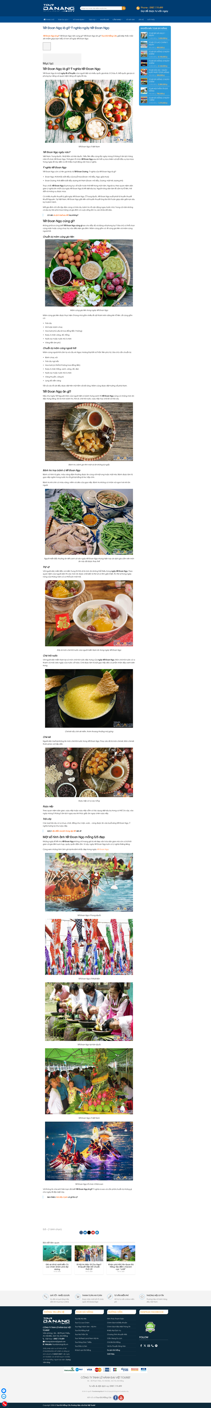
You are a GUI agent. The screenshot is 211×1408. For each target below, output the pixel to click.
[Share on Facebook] (81, 1232)
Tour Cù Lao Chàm (82, 1322)
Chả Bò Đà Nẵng (113, 1342)
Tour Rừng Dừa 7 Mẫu (83, 1342)
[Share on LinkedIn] (97, 1232)
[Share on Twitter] (85, 1232)
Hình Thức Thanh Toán (115, 1318)
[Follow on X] (145, 1345)
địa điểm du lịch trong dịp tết (64, 831)
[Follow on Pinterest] (156, 1345)
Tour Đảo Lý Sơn (81, 1346)
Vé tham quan (78, 19)
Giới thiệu (151, 19)
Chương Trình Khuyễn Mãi (117, 1334)
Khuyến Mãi (104, 19)
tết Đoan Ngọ (102, 849)
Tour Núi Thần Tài (81, 1334)
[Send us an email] (148, 1345)
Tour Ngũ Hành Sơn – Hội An (85, 1326)
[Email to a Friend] (89, 1232)
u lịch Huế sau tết (61, 215)
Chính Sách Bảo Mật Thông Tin (118, 1326)
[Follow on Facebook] (141, 1345)
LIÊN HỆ (141, 19)
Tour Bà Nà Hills (80, 1318)
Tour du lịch (63, 19)
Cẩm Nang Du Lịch (114, 1338)
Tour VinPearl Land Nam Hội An (87, 1338)
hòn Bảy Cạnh (61, 1197)
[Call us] (152, 1345)
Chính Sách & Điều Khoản (117, 1322)
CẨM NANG (117, 19)
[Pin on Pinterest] (93, 1232)
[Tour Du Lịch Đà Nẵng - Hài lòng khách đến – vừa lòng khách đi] (60, 8)
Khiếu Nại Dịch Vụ (114, 1330)
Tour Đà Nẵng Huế (82, 1330)
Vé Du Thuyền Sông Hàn (116, 1346)
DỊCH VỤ (92, 19)
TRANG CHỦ (50, 19)
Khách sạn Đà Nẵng (83, 1350)
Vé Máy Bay (130, 19)
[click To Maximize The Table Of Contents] (47, 46)
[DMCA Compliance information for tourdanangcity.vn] (147, 1327)
